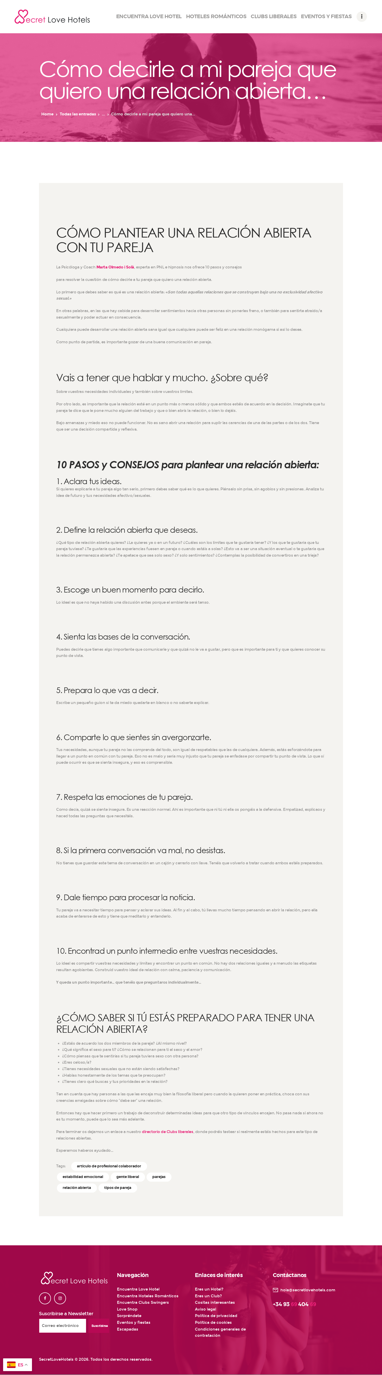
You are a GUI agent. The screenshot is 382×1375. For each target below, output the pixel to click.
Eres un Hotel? (209, 1289)
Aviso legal (205, 1309)
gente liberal (127, 1177)
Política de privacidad (216, 1315)
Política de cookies (213, 1322)
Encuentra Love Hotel (138, 1289)
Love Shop (127, 1309)
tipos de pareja (117, 1188)
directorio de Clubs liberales (167, 1131)
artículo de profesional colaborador (109, 1166)
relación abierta (77, 1188)
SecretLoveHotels (56, 1359)
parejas (159, 1177)
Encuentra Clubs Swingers (143, 1302)
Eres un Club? (208, 1296)
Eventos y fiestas (133, 1322)
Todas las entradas (78, 114)
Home (47, 114)
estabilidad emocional (83, 1177)
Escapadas (127, 1329)
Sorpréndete (129, 1315)
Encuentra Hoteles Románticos (148, 1296)
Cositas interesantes (215, 1302)
